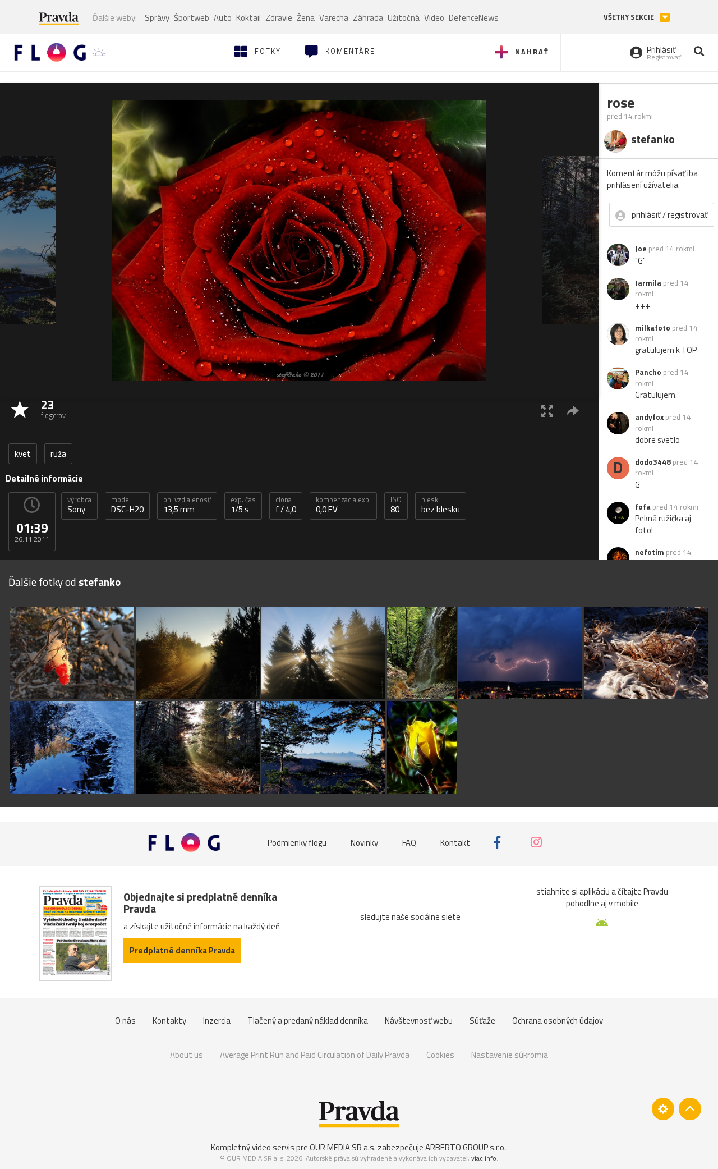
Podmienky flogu (297, 842)
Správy (157, 17)
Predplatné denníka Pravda (182, 950)
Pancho (648, 372)
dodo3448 (653, 461)
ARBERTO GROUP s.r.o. (465, 1147)
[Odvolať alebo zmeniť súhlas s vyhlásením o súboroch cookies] (663, 1109)
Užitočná (404, 17)
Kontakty (169, 1020)
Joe (641, 248)
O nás (125, 1020)
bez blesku (440, 505)
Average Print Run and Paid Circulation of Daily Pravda (314, 1055)
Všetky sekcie (630, 17)
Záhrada (368, 17)
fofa (643, 506)
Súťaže (482, 1020)
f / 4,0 (285, 505)
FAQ (409, 842)
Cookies (440, 1055)
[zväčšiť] (547, 410)
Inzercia (217, 1020)
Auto (223, 17)
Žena (306, 17)
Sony (79, 505)
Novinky (364, 842)
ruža (58, 453)
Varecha (333, 17)
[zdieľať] (573, 410)
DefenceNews (474, 17)
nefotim (649, 552)
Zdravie (278, 17)
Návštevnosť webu (419, 1020)
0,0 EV (343, 505)
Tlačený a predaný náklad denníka (307, 1020)
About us (186, 1055)
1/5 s (243, 505)
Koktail (248, 17)
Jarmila (648, 282)
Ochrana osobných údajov (557, 1020)
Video (434, 17)
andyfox (649, 417)
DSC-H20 (127, 505)
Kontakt (455, 842)
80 (396, 505)
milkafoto (652, 327)
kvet (23, 453)
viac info (483, 1158)
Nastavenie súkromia (509, 1055)
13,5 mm (187, 505)
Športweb (191, 17)
